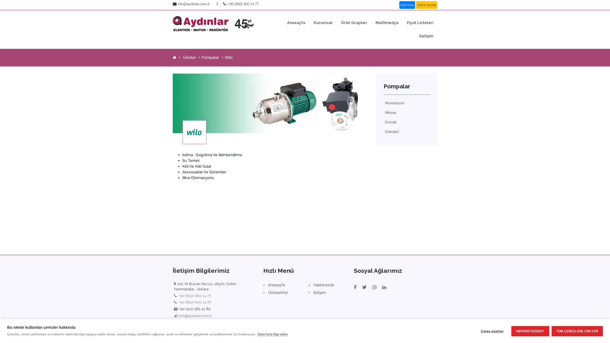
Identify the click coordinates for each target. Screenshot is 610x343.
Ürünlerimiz (278, 292)
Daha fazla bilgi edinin (273, 334)
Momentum (394, 103)
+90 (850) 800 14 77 (243, 4)
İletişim (426, 36)
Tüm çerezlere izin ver (577, 331)
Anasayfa (296, 22)
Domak (391, 122)
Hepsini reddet (530, 331)
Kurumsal (323, 22)
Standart (392, 132)
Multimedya (387, 22)
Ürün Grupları (354, 22)
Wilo (229, 57)
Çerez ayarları (492, 331)
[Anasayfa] (174, 57)
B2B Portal (407, 5)
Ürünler (189, 57)
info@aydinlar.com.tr (194, 4)
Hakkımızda (323, 285)
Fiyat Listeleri (420, 22)
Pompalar (210, 57)
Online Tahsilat (426, 5)
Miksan (390, 113)
